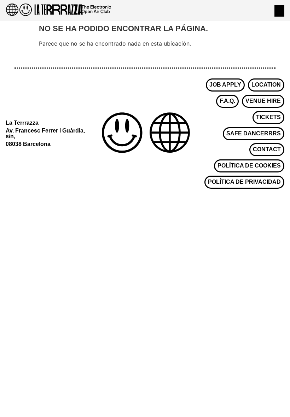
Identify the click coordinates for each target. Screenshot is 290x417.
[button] (279, 11)
